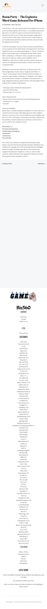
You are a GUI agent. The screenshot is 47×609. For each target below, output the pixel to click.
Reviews (22, 488)
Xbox (21, 538)
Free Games (22, 402)
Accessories (22, 344)
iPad (13, 24)
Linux (22, 439)
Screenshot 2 (6, 135)
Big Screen (22, 357)
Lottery (22, 443)
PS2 (21, 477)
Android (22, 348)
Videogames (21, 520)
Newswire (21, 461)
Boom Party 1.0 (7, 126)
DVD (21, 375)
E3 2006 (22, 378)
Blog (21, 359)
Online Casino (21, 466)
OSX (22, 468)
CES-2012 (22, 364)
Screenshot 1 (6, 133)
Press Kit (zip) (6, 137)
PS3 (21, 479)
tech (22, 511)
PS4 (21, 482)
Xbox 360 (21, 540)
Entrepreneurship (22, 391)
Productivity (22, 473)
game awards (22, 412)
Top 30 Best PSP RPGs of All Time (23, 580)
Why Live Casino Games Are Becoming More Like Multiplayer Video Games (23, 585)
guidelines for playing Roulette (22, 425)
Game (22, 409)
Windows (22, 531)
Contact (23, 319)
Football (22, 400)
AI (22, 346)
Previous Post (6, 163)
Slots (22, 495)
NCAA (22, 459)
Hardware (22, 427)
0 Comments (6, 24)
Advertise (23, 316)
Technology (22, 513)
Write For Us (23, 321)
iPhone (21, 434)
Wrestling (22, 536)
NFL (21, 464)
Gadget (22, 405)
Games (21, 418)
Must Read (22, 455)
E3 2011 (22, 380)
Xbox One (22, 543)
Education (22, 387)
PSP (21, 486)
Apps (22, 350)
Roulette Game (22, 493)
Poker (22, 470)
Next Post (42, 163)
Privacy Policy (23, 333)
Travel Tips (22, 518)
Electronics (21, 389)
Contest (21, 366)
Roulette (22, 491)
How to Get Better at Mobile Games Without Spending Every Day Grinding (23, 576)
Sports (21, 509)
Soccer (22, 502)
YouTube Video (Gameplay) (10, 131)
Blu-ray (21, 362)
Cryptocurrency (22, 368)
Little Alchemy (22, 441)
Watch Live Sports (21, 525)
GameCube (22, 414)
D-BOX (22, 371)
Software (22, 507)
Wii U (21, 529)
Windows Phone (22, 534)
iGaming (21, 430)
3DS (21, 341)
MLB (22, 448)
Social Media (22, 504)
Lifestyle (22, 436)
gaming (21, 421)
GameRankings (21, 416)
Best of (22, 355)
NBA (22, 457)
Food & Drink (22, 398)
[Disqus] (23, 195)
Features (21, 393)
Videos (21, 522)
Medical (22, 446)
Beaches (22, 353)
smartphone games (22, 500)
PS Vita (22, 475)
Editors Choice (21, 382)
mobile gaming (22, 450)
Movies (22, 452)
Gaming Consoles (23, 554)
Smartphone (22, 497)
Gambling (22, 407)
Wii (22, 527)
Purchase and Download (10, 128)
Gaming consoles (22, 423)
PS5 (22, 484)
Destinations (22, 373)
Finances (22, 396)
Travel (22, 516)
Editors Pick (22, 384)
